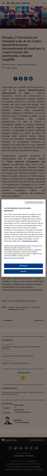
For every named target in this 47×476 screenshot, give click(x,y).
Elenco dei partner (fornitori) (14, 258)
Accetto (24, 271)
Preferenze (23, 265)
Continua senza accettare (34, 202)
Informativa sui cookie (30, 241)
